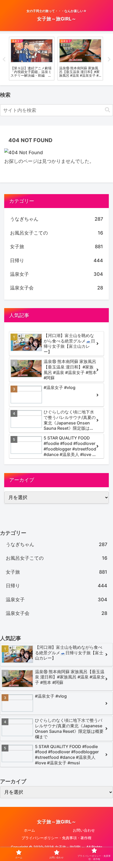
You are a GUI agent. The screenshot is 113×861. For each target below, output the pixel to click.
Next (109, 59)
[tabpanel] (31, 58)
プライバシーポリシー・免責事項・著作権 (56, 838)
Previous (4, 59)
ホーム (29, 830)
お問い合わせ (84, 830)
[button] (107, 110)
